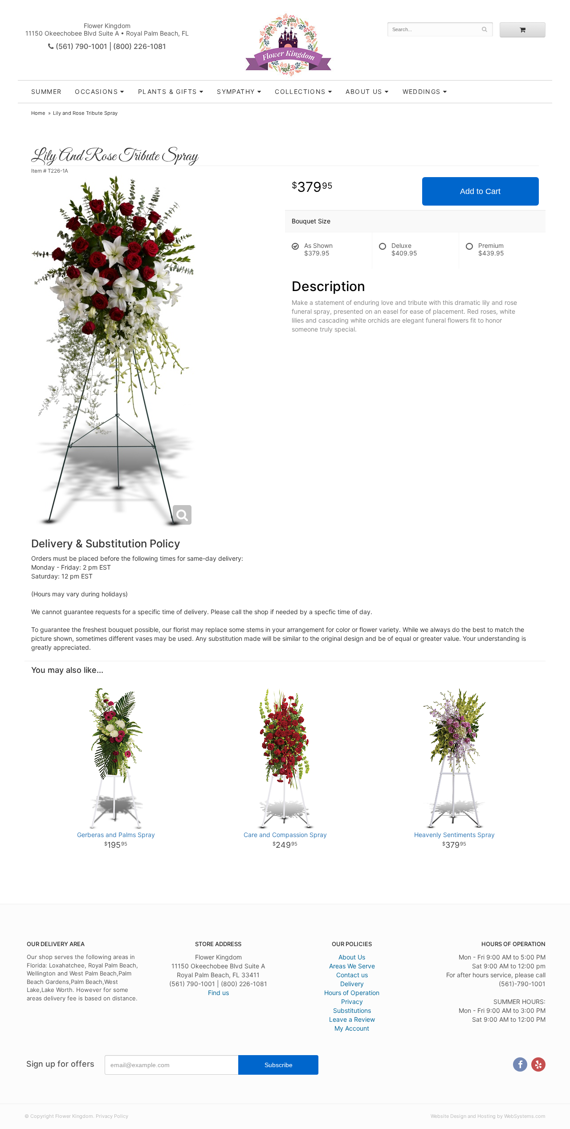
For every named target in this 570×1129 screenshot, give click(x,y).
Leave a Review (352, 1019)
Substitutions (352, 1010)
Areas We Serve (352, 966)
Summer (46, 91)
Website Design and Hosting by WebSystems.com (488, 1116)
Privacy (352, 1001)
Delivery (352, 983)
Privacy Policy (112, 1116)
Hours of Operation (351, 992)
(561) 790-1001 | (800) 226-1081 (110, 46)
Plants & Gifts (167, 91)
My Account (351, 1028)
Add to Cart (480, 191)
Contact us (352, 975)
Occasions (96, 91)
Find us (218, 992)
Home (38, 113)
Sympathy (236, 91)
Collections (300, 91)
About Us (351, 957)
